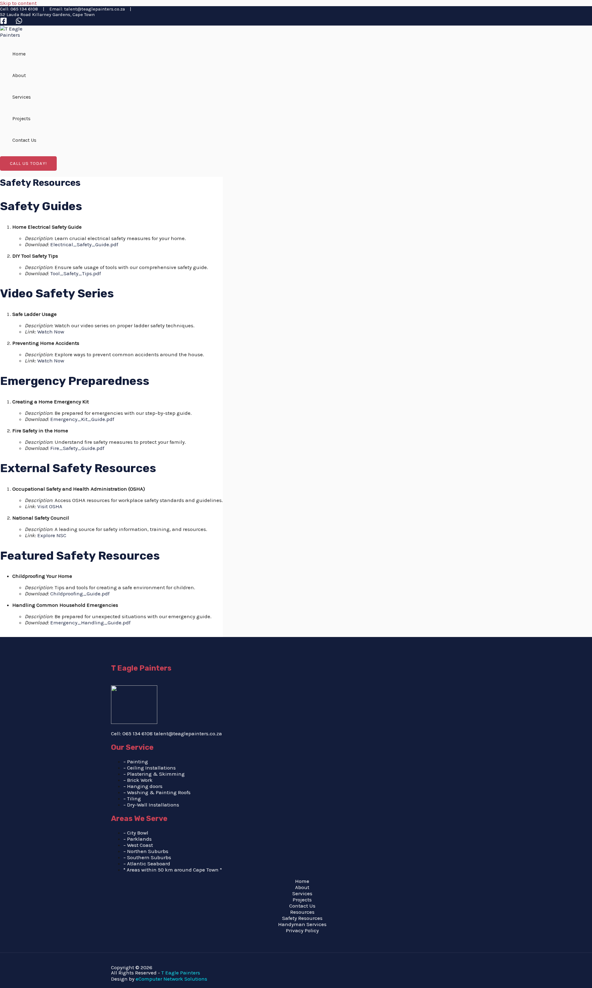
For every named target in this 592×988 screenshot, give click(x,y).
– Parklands (137, 839)
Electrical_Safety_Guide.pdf (84, 244)
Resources (302, 912)
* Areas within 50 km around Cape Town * (172, 870)
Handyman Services (302, 924)
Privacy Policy (302, 930)
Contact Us (24, 140)
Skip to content (18, 3)
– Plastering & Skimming (154, 774)
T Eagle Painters (180, 973)
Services (21, 97)
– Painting (135, 761)
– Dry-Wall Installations (151, 805)
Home (19, 54)
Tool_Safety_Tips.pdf (75, 273)
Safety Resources (302, 918)
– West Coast (138, 845)
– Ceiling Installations (149, 768)
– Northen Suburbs (145, 851)
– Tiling (132, 798)
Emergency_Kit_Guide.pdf (82, 419)
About (19, 75)
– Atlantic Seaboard (146, 863)
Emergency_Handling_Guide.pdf (90, 622)
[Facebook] (3, 22)
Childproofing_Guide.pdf (79, 593)
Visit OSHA (49, 506)
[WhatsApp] (19, 22)
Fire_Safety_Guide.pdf (77, 448)
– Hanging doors (142, 786)
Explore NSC (51, 535)
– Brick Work (138, 780)
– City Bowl (135, 833)
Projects (21, 118)
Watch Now (50, 332)
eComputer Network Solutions (171, 979)
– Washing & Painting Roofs (157, 792)
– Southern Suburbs (147, 857)
